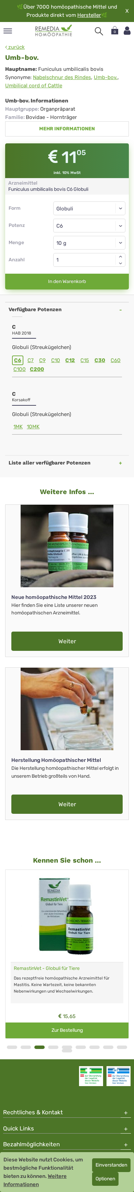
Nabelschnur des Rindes (62, 77)
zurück (16, 47)
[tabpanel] (67, 954)
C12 (70, 360)
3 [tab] (39, 1047)
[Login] (127, 30)
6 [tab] (81, 1047)
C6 (17, 360)
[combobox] (89, 225)
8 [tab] (108, 1047)
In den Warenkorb (67, 281)
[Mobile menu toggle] (7, 31)
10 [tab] (67, 1050)
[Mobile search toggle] (99, 31)
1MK (18, 427)
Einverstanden (111, 1165)
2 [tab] (26, 1047)
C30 (99, 360)
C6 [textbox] (59, 226)
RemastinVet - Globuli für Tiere (47, 968)
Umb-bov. (106, 77)
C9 (42, 360)
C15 (84, 360)
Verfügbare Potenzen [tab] (35, 309)
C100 (19, 369)
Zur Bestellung (67, 1030)
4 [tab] (53, 1047)
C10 (55, 360)
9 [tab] (122, 1047)
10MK (33, 427)
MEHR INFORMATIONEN (67, 129)
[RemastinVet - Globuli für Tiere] (67, 916)
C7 (30, 360)
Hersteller (89, 15)
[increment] (120, 256)
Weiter (67, 641)
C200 (37, 369)
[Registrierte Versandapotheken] (91, 1076)
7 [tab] (94, 1047)
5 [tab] (67, 1047)
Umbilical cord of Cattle (33, 86)
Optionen (105, 1179)
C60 (116, 360)
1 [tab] (12, 1047)
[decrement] (120, 263)
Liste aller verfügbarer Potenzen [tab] (49, 463)
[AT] (54, 30)
